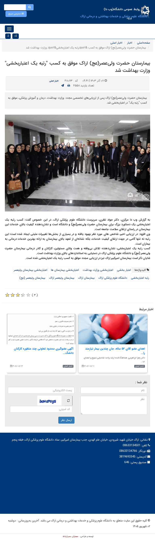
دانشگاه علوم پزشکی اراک (112, 278)
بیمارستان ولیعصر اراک (61, 278)
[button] (16, 14)
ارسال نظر (66, 420)
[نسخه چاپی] (68, 85)
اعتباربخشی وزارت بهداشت (98, 270)
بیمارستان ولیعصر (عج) (32, 278)
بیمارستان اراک (86, 278)
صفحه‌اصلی (143, 43)
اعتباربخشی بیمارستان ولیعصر (30, 270)
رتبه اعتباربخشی (140, 278)
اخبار (129, 43)
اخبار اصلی (116, 43)
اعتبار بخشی (124, 270)
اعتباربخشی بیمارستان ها (65, 270)
